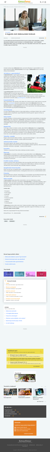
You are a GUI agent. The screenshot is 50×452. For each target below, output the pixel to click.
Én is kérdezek (36, 366)
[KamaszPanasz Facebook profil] (25, 378)
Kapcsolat (25, 446)
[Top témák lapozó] (25, 270)
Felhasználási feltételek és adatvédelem (17, 445)
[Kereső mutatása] (41, 2)
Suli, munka (11, 6)
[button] (43, 2)
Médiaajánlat (39, 445)
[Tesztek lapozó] (25, 386)
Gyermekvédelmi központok (11, 413)
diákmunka (12, 221)
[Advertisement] (25, 239)
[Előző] (41, 270)
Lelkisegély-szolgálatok (10, 411)
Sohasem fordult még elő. (21, 427)
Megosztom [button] (41, 38)
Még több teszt (40, 401)
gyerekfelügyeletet (21, 97)
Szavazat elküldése (28, 433)
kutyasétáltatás (11, 103)
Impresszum (32, 445)
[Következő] (44, 270)
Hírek (8, 6)
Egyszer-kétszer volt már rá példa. (23, 429)
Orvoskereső (7, 415)
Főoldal (5, 6)
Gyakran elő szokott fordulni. (22, 430)
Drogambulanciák (9, 410)
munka (6, 221)
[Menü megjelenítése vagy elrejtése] (5, 2)
